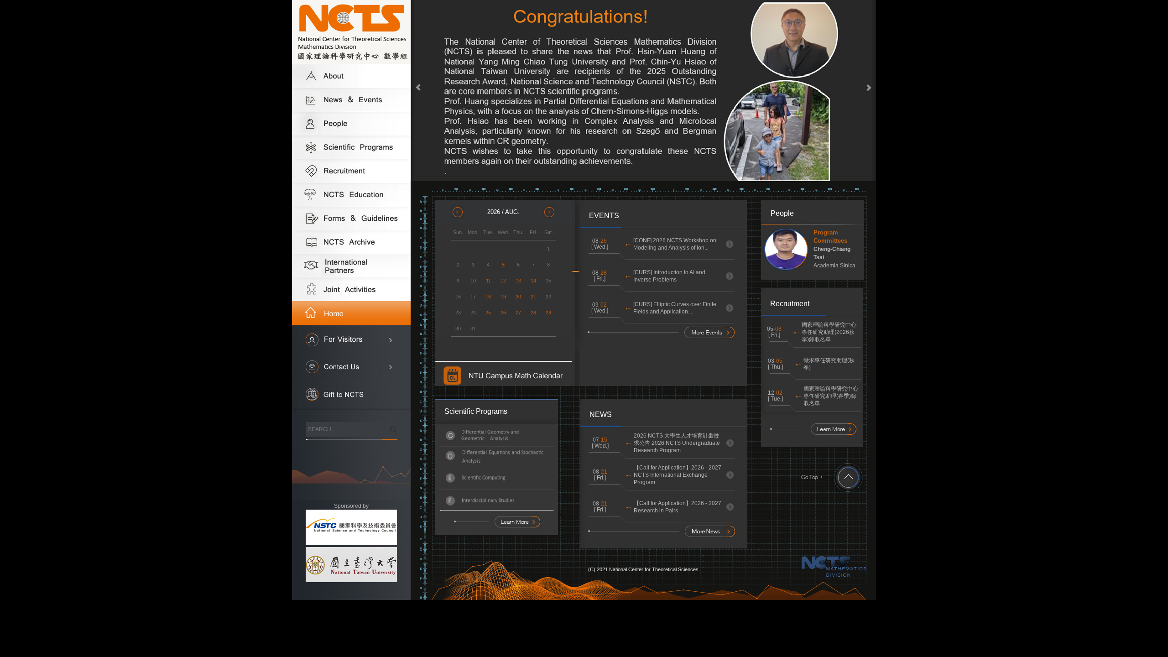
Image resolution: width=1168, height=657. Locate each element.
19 (503, 296)
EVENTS (604, 215)
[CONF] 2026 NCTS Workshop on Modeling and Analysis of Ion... (674, 244)
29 (548, 312)
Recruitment (789, 304)
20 (518, 296)
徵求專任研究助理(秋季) (829, 364)
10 (473, 280)
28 (533, 312)
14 (533, 280)
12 (503, 280)
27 (518, 312)
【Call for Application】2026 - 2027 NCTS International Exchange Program (677, 474)
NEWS (600, 414)
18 (488, 296)
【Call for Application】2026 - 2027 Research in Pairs (677, 507)
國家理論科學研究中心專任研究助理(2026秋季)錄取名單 (829, 332)
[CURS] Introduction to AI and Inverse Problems (669, 276)
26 (503, 312)
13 (518, 280)
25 (488, 312)
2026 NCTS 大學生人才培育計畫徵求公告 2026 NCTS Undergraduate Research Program (677, 443)
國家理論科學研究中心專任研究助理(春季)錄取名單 (830, 396)
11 (488, 280)
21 (533, 296)
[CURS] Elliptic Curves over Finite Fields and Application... (674, 308)
